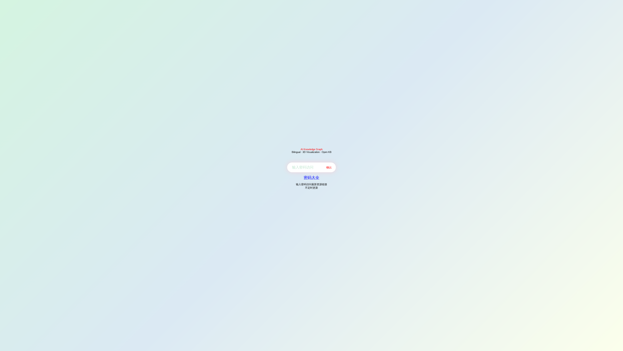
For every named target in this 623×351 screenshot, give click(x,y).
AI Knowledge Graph (312, 149)
